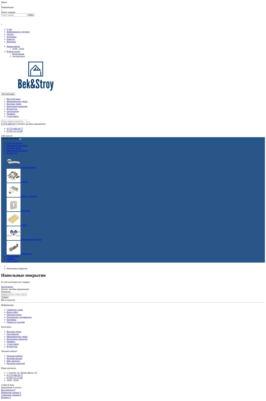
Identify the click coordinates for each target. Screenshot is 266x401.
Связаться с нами (15, 310)
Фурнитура (12, 109)
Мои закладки (13, 361)
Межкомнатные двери (17, 101)
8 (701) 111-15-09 (14, 131)
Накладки (25, 210)
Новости (11, 39)
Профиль (11, 114)
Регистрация (18, 54)
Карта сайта (12, 312)
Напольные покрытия (17, 106)
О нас (9, 29)
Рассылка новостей (16, 363)
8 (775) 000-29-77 (15, 128)
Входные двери (14, 104)
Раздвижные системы (31, 239)
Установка (11, 37)
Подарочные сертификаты (19, 317)
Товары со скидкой (16, 322)
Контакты (11, 42)
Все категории (13, 99)
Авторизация (18, 56)
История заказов (14, 358)
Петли (24, 225)
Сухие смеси (13, 116)
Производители (14, 315)
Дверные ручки (28, 167)
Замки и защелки (29, 196)
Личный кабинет (15, 356)
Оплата (10, 34)
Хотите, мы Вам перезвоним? (32, 124)
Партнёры (11, 320)
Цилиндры (26, 254)
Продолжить (7, 287)
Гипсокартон (13, 111)
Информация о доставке (18, 32)
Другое (24, 182)
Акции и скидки (14, 143)
